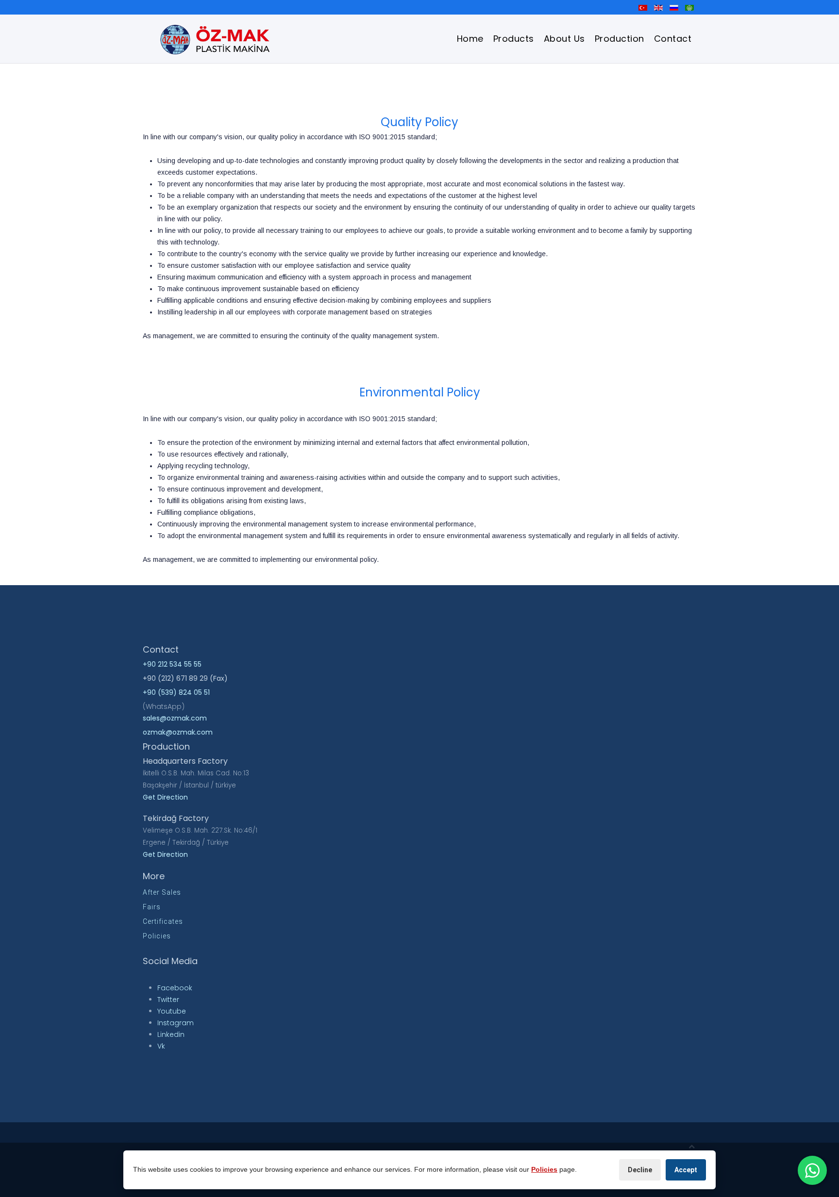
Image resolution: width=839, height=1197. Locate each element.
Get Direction (165, 797)
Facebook (174, 988)
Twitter (168, 999)
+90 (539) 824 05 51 (176, 692)
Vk (161, 1046)
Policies (157, 936)
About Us (564, 39)
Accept (685, 1170)
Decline (640, 1170)
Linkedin (171, 1034)
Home (470, 39)
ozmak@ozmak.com (178, 732)
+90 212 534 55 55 (172, 664)
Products (513, 39)
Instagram (175, 1023)
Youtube (171, 1011)
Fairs (152, 907)
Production (619, 39)
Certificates (163, 921)
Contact (673, 39)
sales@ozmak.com (175, 718)
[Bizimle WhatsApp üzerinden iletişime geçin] (812, 1170)
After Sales (162, 892)
